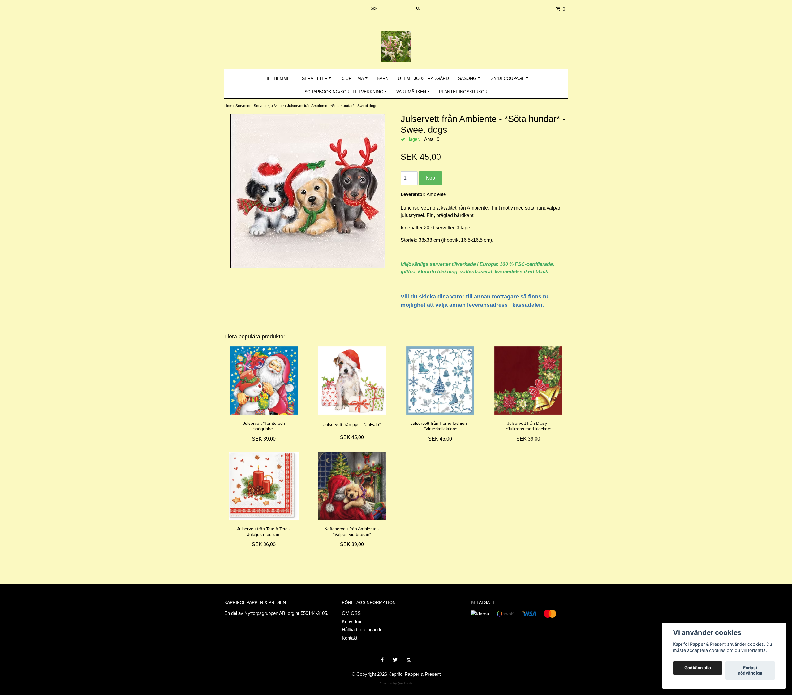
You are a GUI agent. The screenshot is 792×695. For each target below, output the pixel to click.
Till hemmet (278, 78)
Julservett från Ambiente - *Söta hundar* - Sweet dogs (332, 106)
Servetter (315, 78)
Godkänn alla (697, 668)
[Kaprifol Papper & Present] (396, 39)
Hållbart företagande (362, 629)
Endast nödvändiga (750, 670)
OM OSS (351, 613)
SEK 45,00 (352, 437)
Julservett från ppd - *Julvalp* (352, 424)
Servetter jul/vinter (270, 106)
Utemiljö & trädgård (423, 78)
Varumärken (411, 91)
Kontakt (349, 638)
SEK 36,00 (264, 544)
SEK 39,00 (264, 438)
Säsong (467, 78)
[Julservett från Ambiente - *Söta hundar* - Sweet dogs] (307, 191)
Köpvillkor (352, 621)
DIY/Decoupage (507, 78)
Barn (383, 78)
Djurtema (352, 78)
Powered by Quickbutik (396, 683)
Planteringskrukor (463, 91)
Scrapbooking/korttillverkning (343, 91)
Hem (229, 106)
